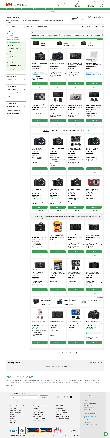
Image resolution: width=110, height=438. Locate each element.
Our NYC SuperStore (38, 410)
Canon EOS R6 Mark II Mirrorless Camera (37, 149)
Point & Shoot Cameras (12, 37)
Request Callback (90, 413)
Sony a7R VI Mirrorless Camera (74, 190)
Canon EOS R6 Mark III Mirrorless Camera (92, 149)
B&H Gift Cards (88, 422)
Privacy (66, 435)
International (13, 416)
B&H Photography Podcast (62, 418)
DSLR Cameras (10, 35)
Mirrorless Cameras (12, 34)
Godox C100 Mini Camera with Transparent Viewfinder (93, 64)
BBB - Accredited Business (13, 431)
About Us (89, 1)
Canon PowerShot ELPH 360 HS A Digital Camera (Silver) (75, 104)
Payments (12, 414)
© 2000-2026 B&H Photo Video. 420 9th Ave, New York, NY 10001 (23, 435)
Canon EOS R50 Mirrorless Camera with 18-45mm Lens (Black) (93, 323)
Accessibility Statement (88, 435)
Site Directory (13, 418)
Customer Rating (42, 26)
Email (12, 397)
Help (94, 1)
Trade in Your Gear (91, 416)
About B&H (35, 408)
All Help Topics (13, 423)
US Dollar (94, 396)
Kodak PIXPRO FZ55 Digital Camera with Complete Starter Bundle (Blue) (75, 323)
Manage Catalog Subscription (17, 412)
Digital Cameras (19, 13)
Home (7, 13)
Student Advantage (61, 410)
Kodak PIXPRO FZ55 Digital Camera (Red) (93, 190)
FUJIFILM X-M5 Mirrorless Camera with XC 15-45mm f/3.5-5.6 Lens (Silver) (92, 274)
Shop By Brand (13, 420)
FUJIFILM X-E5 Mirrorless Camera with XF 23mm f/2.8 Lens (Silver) (93, 235)
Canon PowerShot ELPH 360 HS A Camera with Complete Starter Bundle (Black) (93, 105)
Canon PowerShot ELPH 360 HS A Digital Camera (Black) (75, 64)
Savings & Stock (29, 26)
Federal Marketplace (61, 408)
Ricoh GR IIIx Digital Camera (57, 321)
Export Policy (77, 435)
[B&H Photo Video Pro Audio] (9, 4)
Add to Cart (40, 83)
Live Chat (98, 1)
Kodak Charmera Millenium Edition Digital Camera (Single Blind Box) (57, 274)
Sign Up (44, 397)
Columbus (53, 11)
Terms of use (56, 435)
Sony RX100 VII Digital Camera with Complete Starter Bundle (58, 104)
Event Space (59, 414)
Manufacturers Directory (39, 418)
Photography (12, 13)
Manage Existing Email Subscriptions (19, 401)
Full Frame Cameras (95, 35)
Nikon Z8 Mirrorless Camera (39, 234)
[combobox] (90, 27)
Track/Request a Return (16, 410)
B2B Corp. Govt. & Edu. (62, 412)
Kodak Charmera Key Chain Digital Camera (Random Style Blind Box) (57, 235)
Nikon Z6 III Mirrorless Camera (56, 190)
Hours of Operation (38, 412)
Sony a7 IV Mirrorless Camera (57, 148)
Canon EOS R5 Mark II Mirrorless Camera (37, 190)
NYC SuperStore (82, 1)
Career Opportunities (38, 420)
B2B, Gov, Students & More (18, 1)
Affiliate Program (37, 416)
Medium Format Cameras (13, 39)
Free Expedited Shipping (90, 424)
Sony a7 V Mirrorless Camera (39, 63)
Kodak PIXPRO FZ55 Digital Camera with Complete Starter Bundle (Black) (75, 274)
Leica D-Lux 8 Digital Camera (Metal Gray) (39, 273)
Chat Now (86, 130)
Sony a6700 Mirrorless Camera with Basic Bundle (74, 149)
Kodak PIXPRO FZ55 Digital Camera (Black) (39, 104)
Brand (13, 26)
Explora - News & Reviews (62, 416)
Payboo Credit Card (38, 414)
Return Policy (13, 408)
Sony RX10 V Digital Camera (57, 63)
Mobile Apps (76, 431)
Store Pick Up (87, 420)
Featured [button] (88, 26)
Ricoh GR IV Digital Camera (75, 234)
